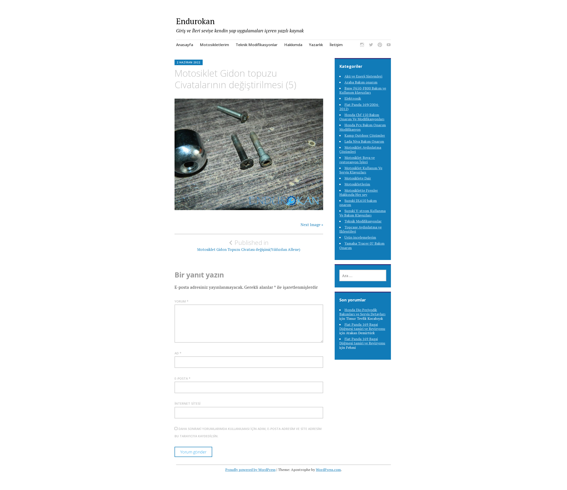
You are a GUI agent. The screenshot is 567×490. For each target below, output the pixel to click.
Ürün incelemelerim (360, 237)
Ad (178, 353)
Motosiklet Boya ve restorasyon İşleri (357, 159)
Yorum (181, 301)
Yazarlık (316, 44)
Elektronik (352, 98)
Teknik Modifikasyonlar (257, 44)
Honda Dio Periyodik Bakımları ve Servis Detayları (362, 311)
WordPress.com (328, 469)
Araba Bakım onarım (360, 82)
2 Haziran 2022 (188, 62)
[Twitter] (371, 45)
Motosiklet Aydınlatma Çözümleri (360, 149)
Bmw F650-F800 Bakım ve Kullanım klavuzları (362, 90)
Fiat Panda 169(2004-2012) (359, 106)
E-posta (182, 378)
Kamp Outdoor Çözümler (364, 135)
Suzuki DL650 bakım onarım (358, 202)
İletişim (336, 44)
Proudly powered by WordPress (250, 469)
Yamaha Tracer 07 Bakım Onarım (361, 245)
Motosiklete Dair (357, 178)
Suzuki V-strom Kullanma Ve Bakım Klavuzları (362, 212)
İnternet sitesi (187, 403)
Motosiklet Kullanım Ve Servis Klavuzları (360, 170)
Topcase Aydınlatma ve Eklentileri (360, 229)
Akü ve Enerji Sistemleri (363, 76)
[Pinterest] (380, 45)
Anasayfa (184, 44)
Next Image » (312, 225)
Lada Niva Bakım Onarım (364, 141)
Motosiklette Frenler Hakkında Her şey (358, 192)
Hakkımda (293, 44)
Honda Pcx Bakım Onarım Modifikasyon (362, 127)
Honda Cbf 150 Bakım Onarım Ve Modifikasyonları (361, 116)
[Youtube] (388, 45)
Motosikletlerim (214, 44)
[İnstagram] (362, 45)
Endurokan (195, 21)
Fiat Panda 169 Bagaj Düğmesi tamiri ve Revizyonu (362, 326)
